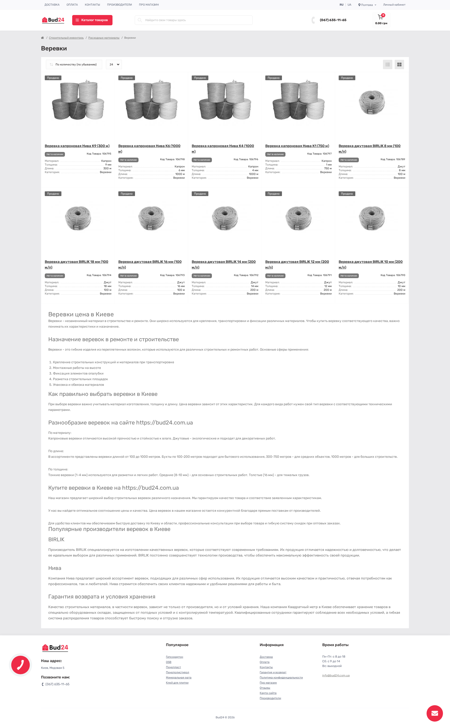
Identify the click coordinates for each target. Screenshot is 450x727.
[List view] (387, 64)
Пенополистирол (177, 672)
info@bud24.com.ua (336, 675)
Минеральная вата (178, 677)
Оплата (72, 4)
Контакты (92, 4)
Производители (119, 4)
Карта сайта (268, 693)
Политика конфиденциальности (281, 677)
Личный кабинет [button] (394, 4)
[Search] (140, 20)
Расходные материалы (104, 37)
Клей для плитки (177, 682)
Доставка (52, 4)
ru (342, 4)
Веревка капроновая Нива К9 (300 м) (77, 146)
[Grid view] (399, 64)
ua (349, 4)
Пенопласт (173, 667)
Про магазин (149, 4)
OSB (168, 662)
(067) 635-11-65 (333, 20)
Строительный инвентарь (66, 37)
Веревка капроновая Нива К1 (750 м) (297, 146)
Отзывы (265, 687)
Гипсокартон (174, 657)
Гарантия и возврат (273, 672)
